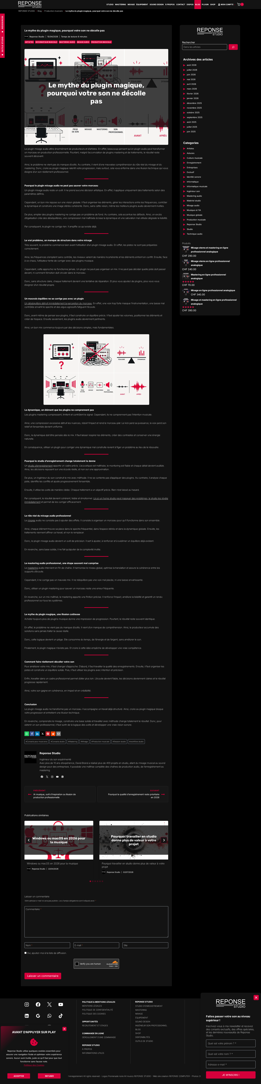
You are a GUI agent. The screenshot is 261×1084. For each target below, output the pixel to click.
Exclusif (190, 172)
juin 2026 (191, 74)
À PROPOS (170, 4)
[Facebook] (32, 733)
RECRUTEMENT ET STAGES (95, 1025)
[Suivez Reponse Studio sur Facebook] (42, 776)
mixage (31, 520)
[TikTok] (60, 1015)
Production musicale (53, 11)
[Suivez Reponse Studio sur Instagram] (52, 776)
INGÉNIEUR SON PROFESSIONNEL (151, 1025)
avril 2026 (191, 84)
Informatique (193, 182)
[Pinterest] (48, 733)
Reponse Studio (50, 753)
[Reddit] (53, 733)
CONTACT (180, 4)
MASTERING (120, 4)
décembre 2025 (194, 103)
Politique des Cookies (34, 1065)
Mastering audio (67, 42)
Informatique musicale (46, 42)
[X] (42, 733)
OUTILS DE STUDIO (144, 1041)
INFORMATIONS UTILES (93, 1053)
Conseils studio (58, 741)
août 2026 (191, 65)
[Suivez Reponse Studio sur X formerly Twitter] (47, 776)
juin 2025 (191, 131)
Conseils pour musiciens (36, 741)
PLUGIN (205, 4)
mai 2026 (191, 79)
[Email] (58, 733)
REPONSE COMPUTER (179, 1076)
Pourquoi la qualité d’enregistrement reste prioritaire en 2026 (133, 794)
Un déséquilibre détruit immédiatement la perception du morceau (58, 303)
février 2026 (192, 94)
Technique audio (194, 234)
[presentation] (58, 840)
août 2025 (191, 122)
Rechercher (188, 42)
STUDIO (109, 4)
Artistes (29, 42)
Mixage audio (83, 42)
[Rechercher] (233, 47)
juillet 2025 (192, 127)
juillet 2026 (192, 70)
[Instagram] (26, 1004)
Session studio (119, 741)
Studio (190, 229)
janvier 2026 (192, 98)
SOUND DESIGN (157, 4)
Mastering (72, 741)
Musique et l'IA (194, 210)
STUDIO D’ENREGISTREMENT (149, 1006)
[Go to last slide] (29, 840)
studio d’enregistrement (40, 465)
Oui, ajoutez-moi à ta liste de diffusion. (46, 953)
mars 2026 (192, 89)
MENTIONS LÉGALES (92, 1006)
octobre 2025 (193, 112)
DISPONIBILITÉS (142, 1037)
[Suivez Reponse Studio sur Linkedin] (62, 776)
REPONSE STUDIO (26, 11)
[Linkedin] (26, 1015)
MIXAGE (131, 4)
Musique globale (194, 215)
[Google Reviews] (38, 1015)
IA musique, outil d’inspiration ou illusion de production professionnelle (54, 794)
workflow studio (136, 741)
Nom (29, 945)
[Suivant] (164, 840)
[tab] (90, 881)
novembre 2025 (194, 108)
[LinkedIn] (37, 733)
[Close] (64, 1029)
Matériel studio (194, 201)
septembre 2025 (194, 117)
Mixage (84, 741)
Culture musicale (195, 158)
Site (125, 945)
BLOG (197, 4)
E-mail (79, 945)
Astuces (190, 153)
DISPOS (190, 4)
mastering (33, 567)
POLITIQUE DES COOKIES (94, 1013)
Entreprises (192, 167)
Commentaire (34, 909)
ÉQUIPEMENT (142, 4)
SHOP (212, 4)
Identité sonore (194, 177)
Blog (40, 11)
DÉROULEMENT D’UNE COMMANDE (99, 1037)
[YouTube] (60, 1004)
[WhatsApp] (26, 733)
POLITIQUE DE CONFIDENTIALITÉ (97, 1010)
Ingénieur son (193, 191)
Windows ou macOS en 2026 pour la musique (52, 863)
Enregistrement (194, 163)
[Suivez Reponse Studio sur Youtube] (57, 776)
